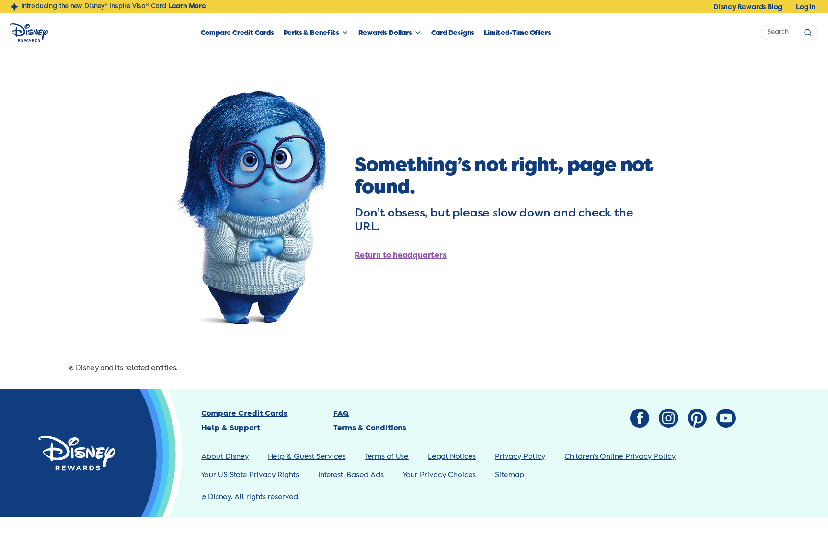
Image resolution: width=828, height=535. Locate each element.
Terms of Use (387, 456)
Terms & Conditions (370, 428)
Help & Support (230, 428)
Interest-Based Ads (351, 474)
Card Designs (453, 32)
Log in (806, 6)
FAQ (341, 413)
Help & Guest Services (306, 456)
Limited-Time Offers (517, 32)
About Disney (225, 456)
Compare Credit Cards (237, 32)
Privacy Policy (520, 456)
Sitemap (509, 474)
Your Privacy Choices (439, 474)
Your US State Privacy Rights (250, 474)
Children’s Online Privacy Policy (620, 456)
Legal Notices (452, 456)
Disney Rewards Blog (747, 6)
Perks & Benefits (311, 32)
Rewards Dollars (385, 32)
